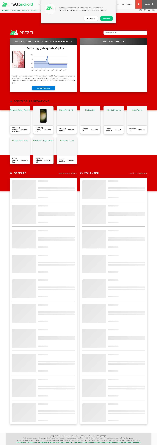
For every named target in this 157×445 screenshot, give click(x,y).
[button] (127, 5)
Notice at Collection (73, 442)
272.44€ (24, 160)
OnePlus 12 (132, 130)
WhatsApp (34, 10)
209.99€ (71, 130)
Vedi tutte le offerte (68, 173)
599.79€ (47, 160)
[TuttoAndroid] (18, 4)
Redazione (21, 442)
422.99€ (94, 130)
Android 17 (25, 10)
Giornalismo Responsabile (103, 442)
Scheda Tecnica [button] (43, 88)
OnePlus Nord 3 (62, 130)
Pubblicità (118, 442)
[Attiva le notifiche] (138, 4)
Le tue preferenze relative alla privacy (49, 442)
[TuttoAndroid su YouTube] (149, 10)
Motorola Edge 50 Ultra (39, 160)
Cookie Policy (87, 442)
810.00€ (71, 160)
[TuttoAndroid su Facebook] (140, 10)
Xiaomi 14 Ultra (62, 160)
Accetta (106, 18)
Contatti (137, 442)
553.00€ (141, 130)
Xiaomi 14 (85, 130)
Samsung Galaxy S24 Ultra (16, 130)
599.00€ (24, 130)
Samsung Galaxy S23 (39, 130)
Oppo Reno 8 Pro (15, 160)
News (39, 4)
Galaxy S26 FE (15, 10)
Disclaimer (30, 442)
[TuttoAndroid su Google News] (153, 10)
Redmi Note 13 (109, 130)
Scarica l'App (128, 442)
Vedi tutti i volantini (138, 173)
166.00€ (118, 130)
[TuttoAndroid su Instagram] (144, 10)
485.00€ (47, 130)
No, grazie (91, 18)
